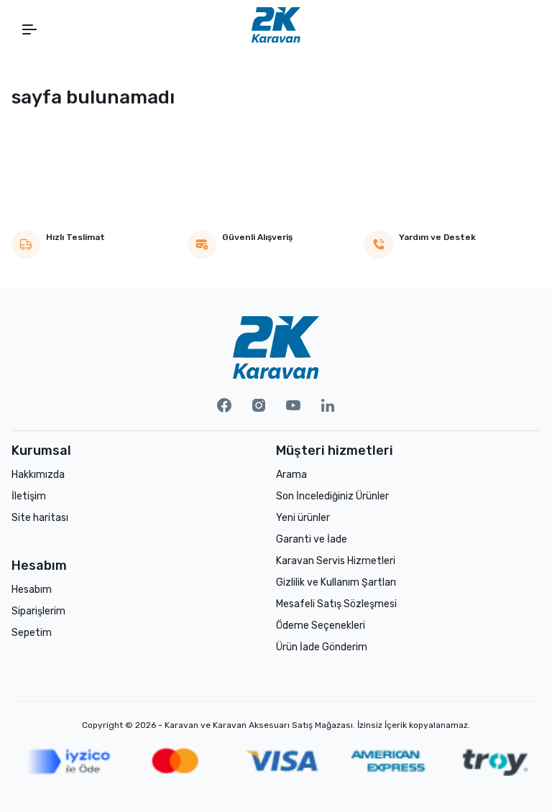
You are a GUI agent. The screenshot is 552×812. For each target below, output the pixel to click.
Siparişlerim (38, 611)
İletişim (29, 496)
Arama (291, 475)
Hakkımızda (38, 475)
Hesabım (32, 589)
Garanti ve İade (311, 539)
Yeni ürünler (303, 518)
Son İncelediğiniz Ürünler (332, 496)
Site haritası (40, 518)
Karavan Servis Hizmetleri (335, 561)
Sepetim (32, 633)
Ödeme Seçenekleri (320, 625)
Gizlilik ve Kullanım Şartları (336, 582)
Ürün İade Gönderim (321, 647)
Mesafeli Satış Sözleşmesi (336, 604)
